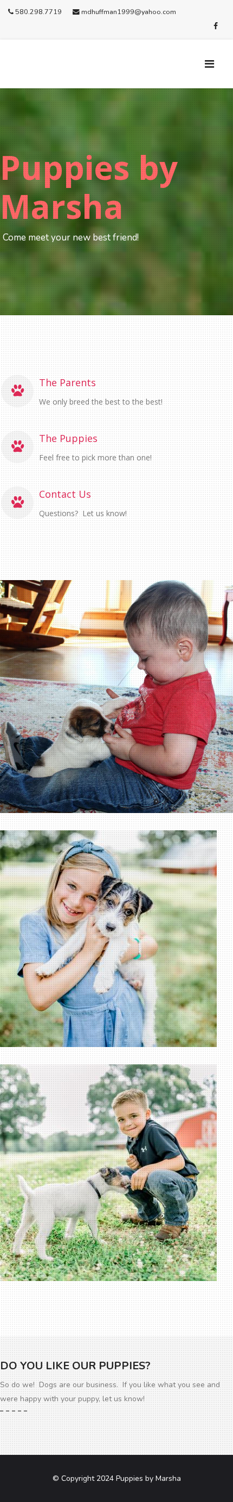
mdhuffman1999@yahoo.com (128, 11)
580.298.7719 (38, 11)
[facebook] (215, 26)
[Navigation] (215, 64)
